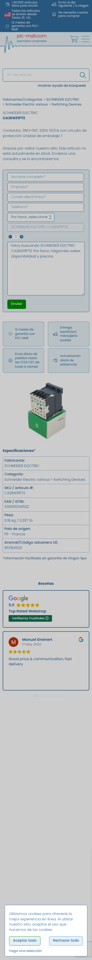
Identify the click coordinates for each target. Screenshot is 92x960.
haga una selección (25, 950)
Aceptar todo (25, 940)
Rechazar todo (66, 940)
